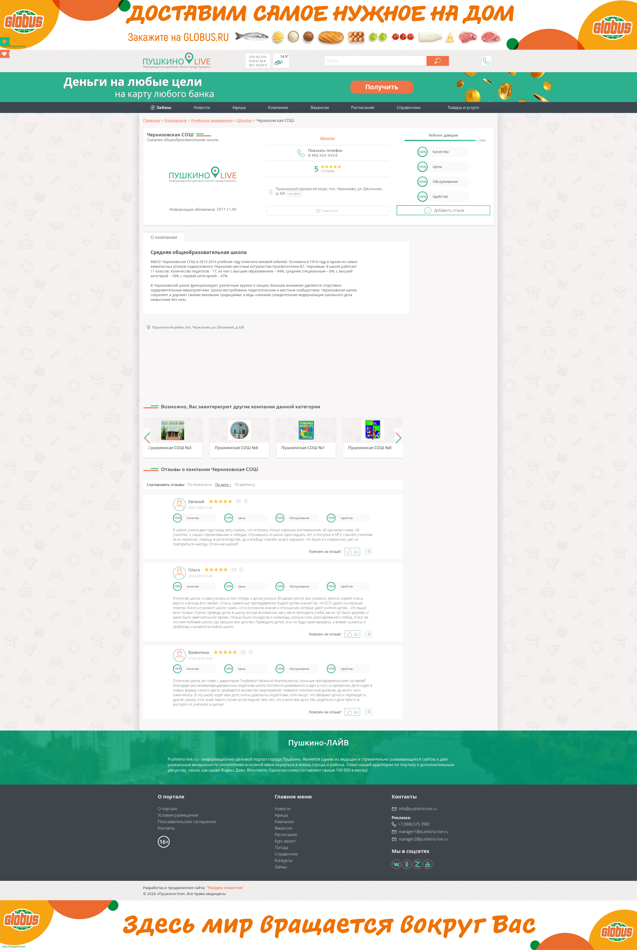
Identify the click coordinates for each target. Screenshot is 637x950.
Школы (327, 138)
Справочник (409, 107)
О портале (167, 808)
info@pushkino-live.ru (418, 808)
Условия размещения (178, 815)
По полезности (199, 484)
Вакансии (320, 107)
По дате (221, 484)
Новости (202, 107)
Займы (281, 867)
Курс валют (285, 841)
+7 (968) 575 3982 (414, 824)
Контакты (166, 828)
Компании (278, 107)
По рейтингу (245, 484)
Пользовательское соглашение (187, 821)
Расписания (362, 107)
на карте (294, 193)
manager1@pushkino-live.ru (423, 831)
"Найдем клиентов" (225, 887)
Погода (281, 847)
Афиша (239, 107)
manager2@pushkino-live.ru (423, 839)
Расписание (286, 834)
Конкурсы (284, 860)
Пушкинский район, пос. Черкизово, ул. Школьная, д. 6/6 (198, 327)
